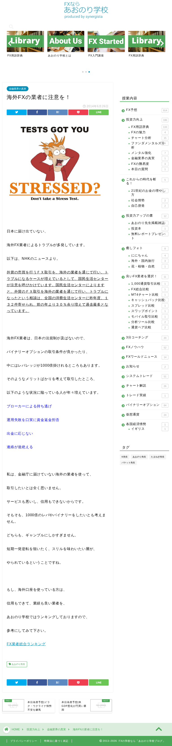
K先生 (125, 457)
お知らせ (146, 366)
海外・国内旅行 (148, 260)
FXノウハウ (146, 347)
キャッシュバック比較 (148, 300)
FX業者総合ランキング (26, 644)
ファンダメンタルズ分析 (148, 145)
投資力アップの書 (146, 215)
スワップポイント (148, 311)
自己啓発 (148, 205)
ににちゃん (148, 255)
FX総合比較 (148, 289)
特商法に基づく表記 (56, 741)
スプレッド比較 (148, 305)
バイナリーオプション (146, 405)
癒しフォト (146, 248)
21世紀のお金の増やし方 (148, 192)
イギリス (148, 428)
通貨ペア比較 (148, 327)
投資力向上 (146, 119)
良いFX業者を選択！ (146, 276)
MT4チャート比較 (148, 294)
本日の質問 (148, 169)
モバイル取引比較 (148, 316)
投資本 (148, 228)
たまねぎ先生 (157, 457)
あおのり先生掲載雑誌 (148, 223)
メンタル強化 (148, 153)
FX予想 (146, 110)
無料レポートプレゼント (148, 236)
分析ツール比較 (148, 322)
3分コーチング (146, 337)
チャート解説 (146, 385)
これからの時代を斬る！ (146, 181)
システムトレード (146, 376)
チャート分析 (148, 138)
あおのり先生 (18, 664)
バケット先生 (128, 462)
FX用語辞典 (149, 127)
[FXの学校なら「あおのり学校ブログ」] (86, 17)
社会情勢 (148, 200)
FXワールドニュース (146, 357)
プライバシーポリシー (23, 741)
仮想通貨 (146, 414)
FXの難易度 (148, 164)
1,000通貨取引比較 (148, 283)
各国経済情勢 (146, 424)
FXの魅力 (148, 132)
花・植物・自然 (148, 266)
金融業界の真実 (17, 88)
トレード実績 (146, 395)
